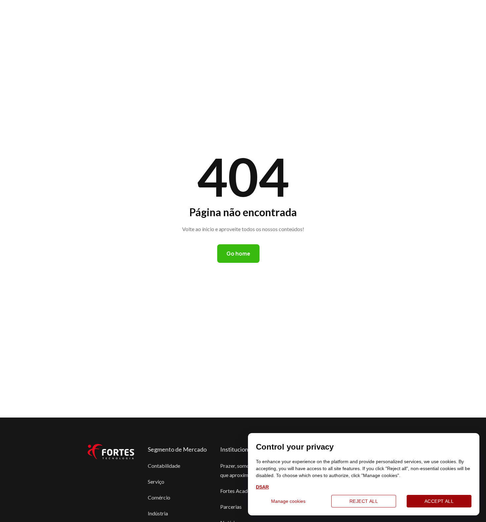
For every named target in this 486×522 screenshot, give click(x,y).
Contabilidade (164, 465)
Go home (238, 253)
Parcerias (231, 506)
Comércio (159, 497)
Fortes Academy (238, 491)
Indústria (158, 513)
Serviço (156, 481)
